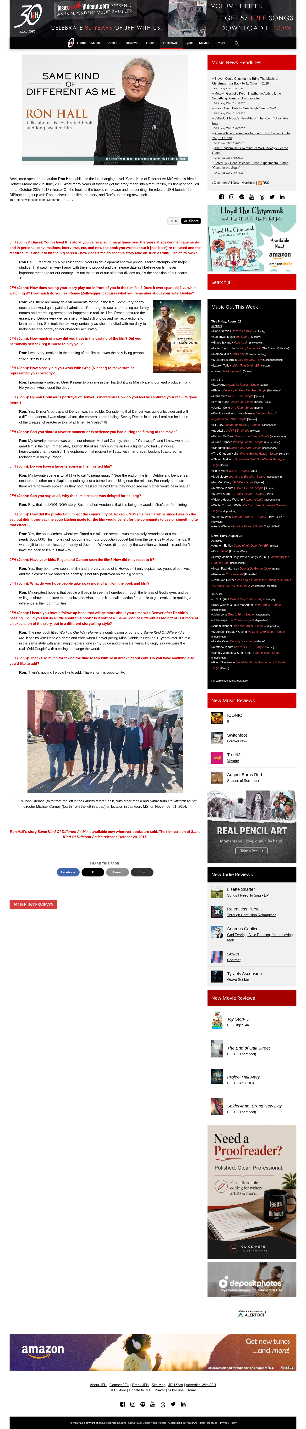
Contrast (233, 960)
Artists (112, 43)
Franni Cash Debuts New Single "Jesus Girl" (245, 108)
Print (142, 872)
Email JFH (140, 1385)
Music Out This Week (234, 307)
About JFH (98, 1385)
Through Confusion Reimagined (251, 915)
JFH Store (118, 1390)
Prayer (159, 1390)
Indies (150, 43)
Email (117, 872)
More (221, 43)
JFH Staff (175, 1385)
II (228, 721)
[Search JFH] (236, 43)
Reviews (131, 43)
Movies (204, 43)
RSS (266, 183)
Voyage (233, 761)
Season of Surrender (243, 781)
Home (80, 43)
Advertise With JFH (201, 1385)
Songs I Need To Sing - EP (248, 895)
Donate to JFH (140, 1390)
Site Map (158, 1385)
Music (95, 43)
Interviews (170, 43)
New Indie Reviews (232, 874)
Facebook (68, 872)
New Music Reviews (233, 700)
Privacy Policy (228, 1422)
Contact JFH (119, 1385)
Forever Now (237, 741)
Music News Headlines (236, 62)
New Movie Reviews (233, 998)
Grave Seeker (238, 979)
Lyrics (189, 43)
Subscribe (176, 1390)
